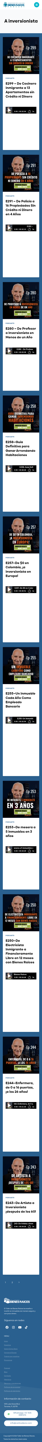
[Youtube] (20, 1327)
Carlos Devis (13, 102)
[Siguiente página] (19, 1282)
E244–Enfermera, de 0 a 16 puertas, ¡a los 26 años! (19, 1088)
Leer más (11, 145)
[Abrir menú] (36, 4)
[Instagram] (13, 1327)
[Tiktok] (26, 1327)
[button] (21, 1423)
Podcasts (10, 78)
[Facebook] (7, 1327)
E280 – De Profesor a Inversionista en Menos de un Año (21, 333)
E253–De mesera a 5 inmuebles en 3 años (21, 832)
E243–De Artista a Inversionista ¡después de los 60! (21, 1207)
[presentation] (21, 55)
